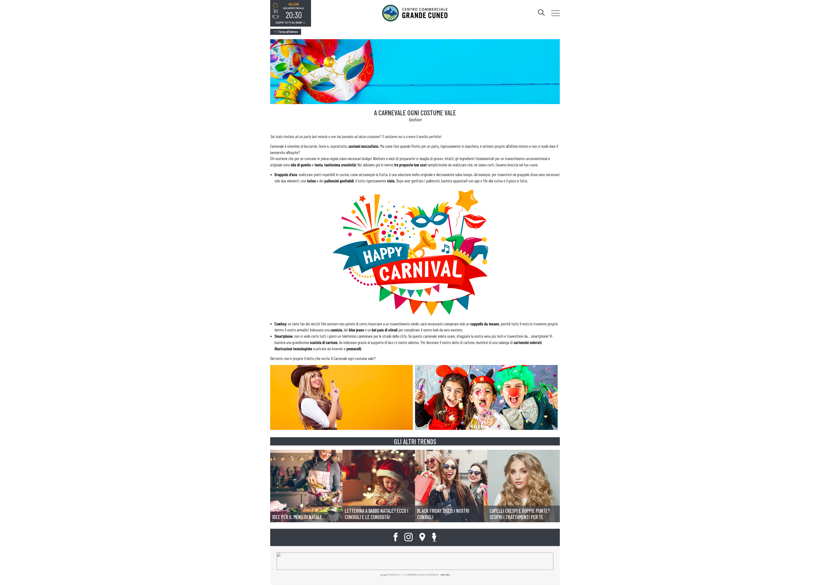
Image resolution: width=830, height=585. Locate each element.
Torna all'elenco (286, 31)
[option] (294, 11)
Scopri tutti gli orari (291, 22)
